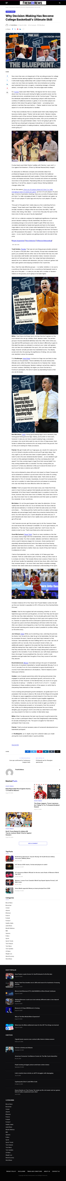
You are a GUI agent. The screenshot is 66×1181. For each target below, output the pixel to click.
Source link (15, 745)
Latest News (9, 925)
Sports (7, 938)
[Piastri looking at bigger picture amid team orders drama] (9, 1067)
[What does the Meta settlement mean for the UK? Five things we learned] (9, 1027)
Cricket (7, 908)
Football (8, 918)
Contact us (56, 1171)
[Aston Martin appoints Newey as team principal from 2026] (9, 890)
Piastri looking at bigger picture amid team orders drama (32, 1064)
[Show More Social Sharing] (23, 29)
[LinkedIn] (7, 84)
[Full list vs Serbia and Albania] (9, 1050)
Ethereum (8, 913)
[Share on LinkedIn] (20, 29)
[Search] (59, 3)
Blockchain (8, 905)
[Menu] (7, 3)
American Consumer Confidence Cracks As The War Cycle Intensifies (36, 1056)
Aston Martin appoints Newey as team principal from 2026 (32, 888)
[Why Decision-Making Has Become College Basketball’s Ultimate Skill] (33, 50)
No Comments (32, 25)
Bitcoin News (9, 902)
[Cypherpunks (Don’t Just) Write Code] (9, 1084)
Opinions (8, 933)
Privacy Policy (11, 1171)
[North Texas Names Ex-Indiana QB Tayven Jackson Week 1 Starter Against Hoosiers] (19, 819)
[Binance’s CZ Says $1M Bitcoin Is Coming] (9, 1010)
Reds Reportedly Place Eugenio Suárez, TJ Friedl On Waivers (18, 789)
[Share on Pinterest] (17, 29)
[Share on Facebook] (12, 29)
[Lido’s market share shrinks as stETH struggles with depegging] (9, 1075)
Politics (7, 936)
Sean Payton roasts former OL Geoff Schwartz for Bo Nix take (33, 974)
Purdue (16, 92)
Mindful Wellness (10, 928)
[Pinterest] (7, 88)
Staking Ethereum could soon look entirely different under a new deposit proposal (37, 1000)
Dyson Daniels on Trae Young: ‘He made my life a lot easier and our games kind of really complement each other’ (37, 1091)
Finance (8, 915)
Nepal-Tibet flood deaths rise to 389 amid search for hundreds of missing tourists (37, 983)
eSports (8, 910)
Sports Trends (10, 11)
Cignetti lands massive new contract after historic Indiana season (34, 1039)
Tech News (9, 946)
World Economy (10, 956)
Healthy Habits (9, 923)
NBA (7, 930)
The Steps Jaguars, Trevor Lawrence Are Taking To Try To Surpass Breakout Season (47, 805)
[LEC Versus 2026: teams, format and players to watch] (9, 867)
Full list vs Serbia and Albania (24, 1047)
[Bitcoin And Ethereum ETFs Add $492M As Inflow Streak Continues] (9, 993)
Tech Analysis (9, 943)
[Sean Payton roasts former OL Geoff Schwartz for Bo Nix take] (9, 976)
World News (9, 959)
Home (7, 7)
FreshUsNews (14, 25)
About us (47, 1171)
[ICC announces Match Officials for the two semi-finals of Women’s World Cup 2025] (9, 874)
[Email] (7, 92)
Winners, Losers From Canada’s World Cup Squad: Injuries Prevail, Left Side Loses (36, 881)
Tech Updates (9, 948)
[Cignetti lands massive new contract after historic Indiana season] (9, 1041)
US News (8, 951)
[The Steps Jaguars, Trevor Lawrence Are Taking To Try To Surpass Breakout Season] (47, 791)
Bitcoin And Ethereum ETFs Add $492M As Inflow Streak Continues (35, 991)
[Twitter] (7, 80)
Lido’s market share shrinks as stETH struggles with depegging (34, 1073)
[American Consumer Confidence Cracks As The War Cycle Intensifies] (9, 1058)
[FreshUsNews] (33, 2)
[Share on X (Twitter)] (15, 29)
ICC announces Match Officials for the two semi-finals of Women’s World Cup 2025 (37, 873)
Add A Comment (33, 843)
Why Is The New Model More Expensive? (27, 1016)
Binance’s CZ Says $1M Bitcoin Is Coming (27, 1008)
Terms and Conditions (34, 1171)
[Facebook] (7, 76)
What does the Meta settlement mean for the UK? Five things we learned (37, 1025)
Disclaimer (21, 1171)
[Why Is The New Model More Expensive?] (9, 1019)
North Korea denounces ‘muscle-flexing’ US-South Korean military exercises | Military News (35, 857)
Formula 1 (8, 920)
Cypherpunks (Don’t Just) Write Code (26, 1081)
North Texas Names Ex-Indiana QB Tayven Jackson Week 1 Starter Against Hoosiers (18, 833)
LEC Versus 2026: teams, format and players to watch (31, 864)
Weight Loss (9, 953)
